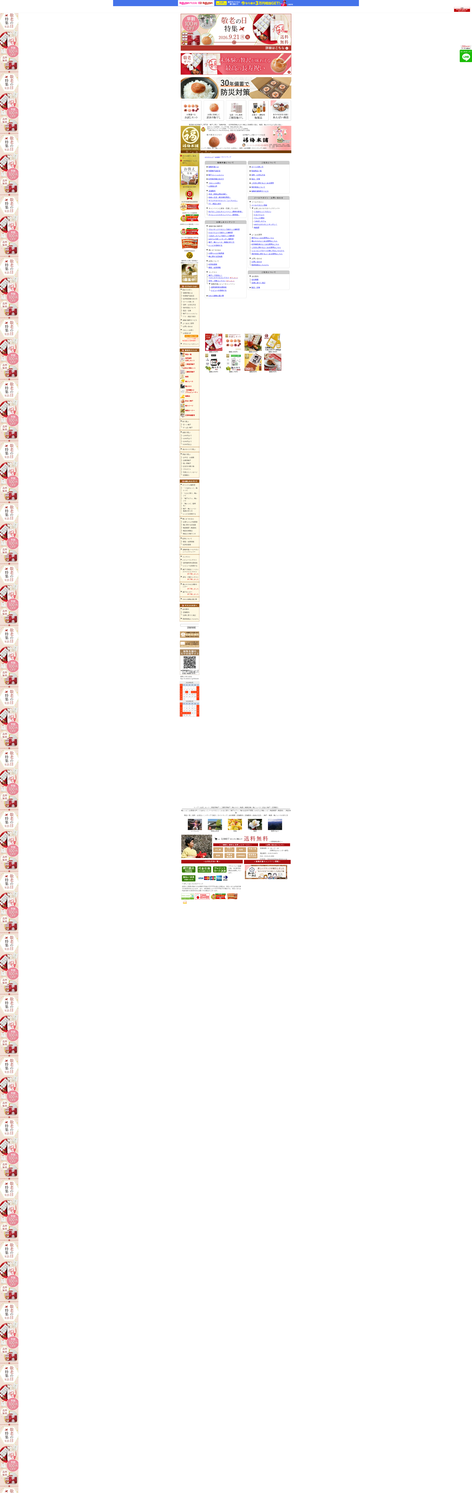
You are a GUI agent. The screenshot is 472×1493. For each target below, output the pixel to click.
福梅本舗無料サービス (260, 191)
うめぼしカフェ (260, 221)
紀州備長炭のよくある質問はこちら (265, 244)
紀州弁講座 (213, 264)
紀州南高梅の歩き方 (216, 179)
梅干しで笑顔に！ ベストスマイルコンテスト (223, 276)
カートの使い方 (257, 167)
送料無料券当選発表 (219, 287)
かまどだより (259, 215)
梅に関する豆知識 (215, 256)
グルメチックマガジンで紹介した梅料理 (224, 229)
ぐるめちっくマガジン (262, 212)
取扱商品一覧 (256, 171)
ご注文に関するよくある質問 (262, 183)
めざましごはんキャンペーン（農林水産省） (226, 212)
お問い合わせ (257, 262)
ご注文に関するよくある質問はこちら (266, 247)
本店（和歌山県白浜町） (218, 194)
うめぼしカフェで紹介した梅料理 (221, 236)
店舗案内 (212, 191)
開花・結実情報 (215, 267)
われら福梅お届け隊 (216, 296)
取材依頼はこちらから (260, 265)
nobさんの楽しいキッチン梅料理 (221, 239)
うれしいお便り (215, 183)
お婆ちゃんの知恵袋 (216, 253)
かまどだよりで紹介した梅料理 (221, 233)
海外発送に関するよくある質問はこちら (267, 254)
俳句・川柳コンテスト (222, 281)
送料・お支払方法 (258, 175)
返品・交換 (255, 179)
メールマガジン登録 (259, 205)
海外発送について (258, 187)
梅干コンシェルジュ (216, 175)
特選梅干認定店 (214, 171)
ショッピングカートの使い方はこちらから (268, 251)
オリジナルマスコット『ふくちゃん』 (223, 200)
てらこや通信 (259, 218)
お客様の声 (213, 186)
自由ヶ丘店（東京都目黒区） (220, 197)
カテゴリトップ (209, 157)
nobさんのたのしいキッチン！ (265, 224)
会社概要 (255, 280)
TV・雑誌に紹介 (215, 204)
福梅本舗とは (213, 167)
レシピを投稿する (215, 245)
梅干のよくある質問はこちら (263, 238)
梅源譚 (256, 228)
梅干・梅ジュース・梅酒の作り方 (221, 242)
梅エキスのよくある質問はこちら (264, 241)
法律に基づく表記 (258, 283)
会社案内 (217, 157)
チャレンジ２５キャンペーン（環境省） (224, 215)
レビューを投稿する (219, 290)
